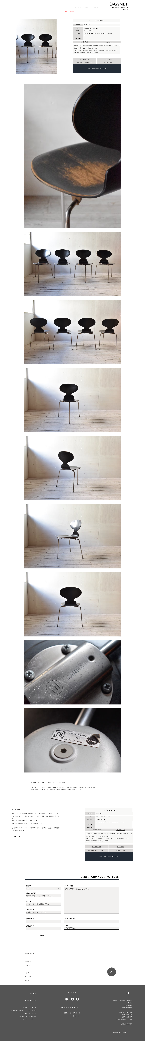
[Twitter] (72, 999)
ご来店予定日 (30, 909)
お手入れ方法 (109, 59)
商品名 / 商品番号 (31, 893)
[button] (128, 993)
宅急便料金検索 (84, 42)
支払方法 (28, 901)
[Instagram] (66, 999)
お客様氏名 (29, 918)
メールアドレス (69, 918)
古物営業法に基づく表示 (126, 1024)
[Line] (77, 999)
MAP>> (130, 1002)
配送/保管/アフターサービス (84, 62)
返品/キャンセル (108, 62)
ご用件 (28, 886)
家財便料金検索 (108, 42)
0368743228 (128, 1005)
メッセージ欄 (68, 886)
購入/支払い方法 (84, 59)
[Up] (111, 971)
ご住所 (66, 925)
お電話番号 (29, 926)
